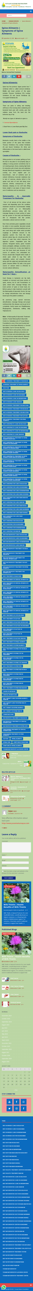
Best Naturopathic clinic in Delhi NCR (15, 534)
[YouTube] (9, 1102)
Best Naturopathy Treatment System (14, 1252)
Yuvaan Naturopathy (9, 1269)
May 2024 (5, 1034)
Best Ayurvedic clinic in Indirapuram (14, 398)
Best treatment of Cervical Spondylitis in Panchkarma (15, 606)
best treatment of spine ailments (13, 645)
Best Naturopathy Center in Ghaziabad (15, 1224)
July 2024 (4, 1028)
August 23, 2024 (15, 782)
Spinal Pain (6, 742)
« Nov (16, 1090)
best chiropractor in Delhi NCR (13, 521)
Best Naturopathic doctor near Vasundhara (17, 1221)
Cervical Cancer (16, 1002)
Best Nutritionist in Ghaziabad (12, 1258)
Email (3, 860)
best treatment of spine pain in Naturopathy (13, 684)
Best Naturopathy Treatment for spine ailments (15, 567)
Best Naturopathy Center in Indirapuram (16, 1228)
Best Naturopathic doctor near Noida (15, 1211)
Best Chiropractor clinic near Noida (14, 505)
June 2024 (5, 1031)
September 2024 (7, 1022)
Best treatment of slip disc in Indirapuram (12, 629)
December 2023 (6, 1043)
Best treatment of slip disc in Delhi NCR (15, 622)
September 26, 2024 (17, 798)
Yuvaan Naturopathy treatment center (15, 1275)
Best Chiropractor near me (11, 531)
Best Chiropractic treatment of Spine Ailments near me (15, 461)
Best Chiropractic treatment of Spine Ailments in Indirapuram (15, 447)
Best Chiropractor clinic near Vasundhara (12, 516)
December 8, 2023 (16, 790)
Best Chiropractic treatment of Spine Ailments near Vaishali (15, 475)
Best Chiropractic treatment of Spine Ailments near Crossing (15, 452)
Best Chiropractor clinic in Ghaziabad (15, 487)
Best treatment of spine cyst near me (15, 662)
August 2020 (5, 1061)
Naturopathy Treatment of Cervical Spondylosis (14, 722)
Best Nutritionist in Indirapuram (13, 1262)
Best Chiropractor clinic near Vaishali (15, 512)
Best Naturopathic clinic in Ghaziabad (15, 538)
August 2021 (5, 1052)
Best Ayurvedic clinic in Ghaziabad (14, 395)
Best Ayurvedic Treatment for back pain (16, 405)
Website (4, 866)
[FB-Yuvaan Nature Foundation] (16, 1102)
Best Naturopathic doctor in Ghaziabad (15, 1194)
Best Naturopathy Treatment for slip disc (15, 563)
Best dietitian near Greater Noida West (15, 1153)
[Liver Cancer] (5, 996)
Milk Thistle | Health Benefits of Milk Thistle (15, 905)
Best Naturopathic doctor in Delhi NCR (15, 1190)
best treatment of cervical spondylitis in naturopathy (15, 602)
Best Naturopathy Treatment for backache (14, 553)
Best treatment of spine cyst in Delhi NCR (15, 649)
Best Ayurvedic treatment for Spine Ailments (14, 420)
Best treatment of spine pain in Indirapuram (13, 679)
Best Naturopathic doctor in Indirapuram (16, 1197)
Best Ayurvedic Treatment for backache (15, 409)
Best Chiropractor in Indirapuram (14, 528)
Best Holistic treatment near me (13, 1173)
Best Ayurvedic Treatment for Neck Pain (16, 412)
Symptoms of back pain (21, 742)
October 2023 (6, 1046)
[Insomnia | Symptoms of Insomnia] (5, 789)
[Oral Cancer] (5, 979)
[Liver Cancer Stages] (5, 987)
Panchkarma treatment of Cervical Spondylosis (14, 730)
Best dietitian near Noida (11, 1159)
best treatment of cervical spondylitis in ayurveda (15, 583)
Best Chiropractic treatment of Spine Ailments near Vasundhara (15, 479)
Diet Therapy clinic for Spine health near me (14, 703)
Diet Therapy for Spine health (12, 711)
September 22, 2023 (8, 38)
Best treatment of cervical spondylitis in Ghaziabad (15, 593)
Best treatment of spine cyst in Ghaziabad (13, 654)
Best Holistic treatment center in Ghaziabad (17, 1170)
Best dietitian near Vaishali (11, 1163)
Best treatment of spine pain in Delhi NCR (15, 670)
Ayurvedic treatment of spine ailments (15, 384)
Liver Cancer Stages (17, 986)
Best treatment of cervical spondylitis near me (15, 611)
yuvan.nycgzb (20, 38)
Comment (5, 841)
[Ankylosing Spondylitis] (5, 798)
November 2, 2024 (16, 988)
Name (4, 855)
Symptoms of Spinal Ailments (12, 745)
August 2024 (5, 1025)
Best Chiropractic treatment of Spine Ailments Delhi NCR (15, 438)
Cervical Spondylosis (11, 122)
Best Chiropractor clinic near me (13, 502)
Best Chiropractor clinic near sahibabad (16, 509)
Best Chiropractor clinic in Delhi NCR (15, 483)
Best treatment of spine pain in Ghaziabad (13, 674)
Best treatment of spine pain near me (15, 688)
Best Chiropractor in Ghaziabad (13, 524)
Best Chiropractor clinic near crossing (16, 494)
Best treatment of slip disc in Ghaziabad (16, 625)
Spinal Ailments (17, 738)
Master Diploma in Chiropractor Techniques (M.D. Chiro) (21, 778)
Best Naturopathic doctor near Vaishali (16, 1217)
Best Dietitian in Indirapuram (12, 1149)
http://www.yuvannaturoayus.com (15, 823)
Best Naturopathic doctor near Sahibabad (16, 1214)
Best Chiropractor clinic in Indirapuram (16, 490)
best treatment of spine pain (12, 666)
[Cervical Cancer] (5, 1004)
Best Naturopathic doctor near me (14, 1207)
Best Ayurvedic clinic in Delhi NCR (13, 391)
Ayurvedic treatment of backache (17, 381)
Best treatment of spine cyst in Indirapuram (13, 658)
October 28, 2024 (16, 1004)
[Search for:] (16, 15)
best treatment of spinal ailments (14, 642)
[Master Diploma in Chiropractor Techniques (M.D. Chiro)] (5, 778)
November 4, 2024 (8, 961)
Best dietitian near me (10, 1156)
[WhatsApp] (23, 1102)
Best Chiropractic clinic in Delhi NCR (14, 424)
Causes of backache (9, 691)
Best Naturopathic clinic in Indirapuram (16, 541)
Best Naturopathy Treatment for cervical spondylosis (14, 558)
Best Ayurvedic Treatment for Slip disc (15, 416)
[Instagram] (16, 1108)
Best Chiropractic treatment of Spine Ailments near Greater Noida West (15, 456)
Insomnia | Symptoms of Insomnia (19, 788)
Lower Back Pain (8, 714)
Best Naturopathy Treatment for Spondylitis (14, 572)
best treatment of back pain (12, 576)
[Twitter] (9, 1108)
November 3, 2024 (16, 980)
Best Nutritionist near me (11, 1265)
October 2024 (6, 1019)
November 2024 (6, 1015)
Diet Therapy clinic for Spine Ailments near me (15, 699)
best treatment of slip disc (11, 618)
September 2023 (7, 1049)
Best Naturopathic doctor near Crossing (16, 1200)
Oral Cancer (14, 978)
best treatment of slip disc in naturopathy (12, 634)
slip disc (5, 738)
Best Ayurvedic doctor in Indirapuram (15, 1139)
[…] (29, 972)
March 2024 (5, 1040)
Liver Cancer (15, 994)
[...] (23, 923)
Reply (5, 828)
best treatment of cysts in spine (13, 615)
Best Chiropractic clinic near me (13, 434)
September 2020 (7, 1058)
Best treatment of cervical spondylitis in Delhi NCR (15, 588)
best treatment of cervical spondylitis (15, 579)
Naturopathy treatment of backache (15, 718)
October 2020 (6, 1055)
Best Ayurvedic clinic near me (12, 402)
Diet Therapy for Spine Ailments (13, 707)
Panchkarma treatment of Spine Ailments (13, 734)
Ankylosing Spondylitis (18, 796)
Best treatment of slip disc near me (14, 638)
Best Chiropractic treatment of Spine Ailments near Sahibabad (15, 470)
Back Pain (6, 388)
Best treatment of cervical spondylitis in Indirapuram (15, 597)
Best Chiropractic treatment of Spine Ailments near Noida (15, 466)
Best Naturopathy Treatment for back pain (15, 549)
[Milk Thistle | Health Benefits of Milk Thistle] (16, 893)
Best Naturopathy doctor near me (14, 1241)
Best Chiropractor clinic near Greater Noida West (15, 498)
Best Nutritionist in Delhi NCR (12, 1255)
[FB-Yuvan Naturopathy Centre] (23, 1108)
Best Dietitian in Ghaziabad (11, 1146)
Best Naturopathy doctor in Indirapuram (16, 1238)
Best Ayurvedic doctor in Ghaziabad (14, 1136)
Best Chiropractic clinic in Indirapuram (15, 431)
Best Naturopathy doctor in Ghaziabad (15, 1235)
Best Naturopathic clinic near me (13, 545)
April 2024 (5, 1037)
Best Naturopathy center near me (13, 1231)
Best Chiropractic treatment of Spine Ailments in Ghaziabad (15, 443)
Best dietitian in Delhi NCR (11, 1142)
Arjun (10, 811)
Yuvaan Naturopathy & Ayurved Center (15, 749)
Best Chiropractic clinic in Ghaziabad (15, 427)
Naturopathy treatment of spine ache (15, 726)
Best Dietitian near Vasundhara (13, 1166)
